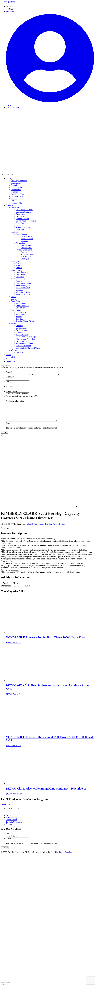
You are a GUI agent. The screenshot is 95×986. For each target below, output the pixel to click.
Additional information (15, 401)
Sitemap (9, 824)
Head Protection (22, 341)
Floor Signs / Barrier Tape (26, 337)
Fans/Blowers (26, 245)
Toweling (19, 319)
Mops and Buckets (23, 288)
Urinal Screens (21, 308)
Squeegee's (25, 259)
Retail (13, 201)
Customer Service (13, 815)
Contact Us (10, 361)
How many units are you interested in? (21, 396)
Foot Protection (22, 334)
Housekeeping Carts (24, 285)
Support (9, 359)
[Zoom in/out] (9, 982)
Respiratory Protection (24, 343)
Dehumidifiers (26, 248)
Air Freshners (21, 303)
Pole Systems (26, 256)
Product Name (12, 391)
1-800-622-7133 (8, 2)
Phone (9, 386)
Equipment (15, 232)
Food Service (16, 261)
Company (10, 377)
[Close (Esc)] (2, 982)
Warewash (20, 230)
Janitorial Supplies (18, 279)
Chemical (19, 352)
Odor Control (16, 301)
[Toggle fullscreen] (7, 982)
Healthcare (15, 192)
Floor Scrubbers (27, 239)
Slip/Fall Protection (23, 346)
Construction (16, 183)
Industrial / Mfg (17, 196)
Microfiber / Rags (23, 292)
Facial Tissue (21, 314)
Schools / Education (18, 203)
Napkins (19, 317)
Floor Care (20, 223)
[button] (7, 174)
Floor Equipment (22, 234)
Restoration (20, 243)
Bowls (18, 263)
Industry (9, 178)
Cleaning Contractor (19, 181)
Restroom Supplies (23, 294)
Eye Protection (21, 330)
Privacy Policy (11, 817)
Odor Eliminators (22, 306)
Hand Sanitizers (22, 272)
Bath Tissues (21, 312)
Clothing (19, 326)
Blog (13, 357)
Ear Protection (21, 328)
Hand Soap (20, 274)
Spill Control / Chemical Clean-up (29, 348)
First (31, 374)
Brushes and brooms (24, 281)
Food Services (16, 187)
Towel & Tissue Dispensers (26, 321)
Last (58, 374)
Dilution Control (22, 219)
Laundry (19, 225)
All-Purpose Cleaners (24, 210)
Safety (13, 323)
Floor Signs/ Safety (23, 283)
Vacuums (24, 241)
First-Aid (19, 332)
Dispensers (20, 277)
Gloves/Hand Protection (25, 339)
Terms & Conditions (14, 822)
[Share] (4, 982)
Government (16, 190)
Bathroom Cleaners (23, 212)
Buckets (24, 252)
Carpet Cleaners (27, 236)
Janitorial (29, 524)
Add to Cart (16, 642)
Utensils (19, 268)
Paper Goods (16, 310)
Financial (14, 185)
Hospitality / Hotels (18, 194)
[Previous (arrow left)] (2, 984)
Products (9, 205)
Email (9, 382)
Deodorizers (20, 216)
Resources (10, 11)
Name (9, 372)
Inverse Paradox (65, 852)
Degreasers (20, 214)
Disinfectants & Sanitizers (26, 221)
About (8, 355)
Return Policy (11, 820)
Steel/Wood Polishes (24, 227)
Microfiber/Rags (27, 254)
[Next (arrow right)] (4, 984)
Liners (13, 297)
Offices (14, 198)
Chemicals (15, 207)
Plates (18, 265)
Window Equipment (24, 250)
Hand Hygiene (16, 270)
